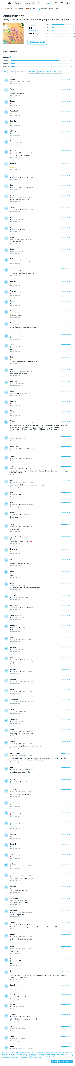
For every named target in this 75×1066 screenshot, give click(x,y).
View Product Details (37, 42)
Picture (11, 72)
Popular (9, 9)
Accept (54, 1061)
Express (20, 9)
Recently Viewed (47, 9)
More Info (69, 1061)
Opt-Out (61, 1061)
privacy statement (7, 1054)
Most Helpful (21, 72)
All (5, 72)
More (57, 9)
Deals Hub (32, 9)
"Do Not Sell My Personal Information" (27, 1057)
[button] (49, 3)
